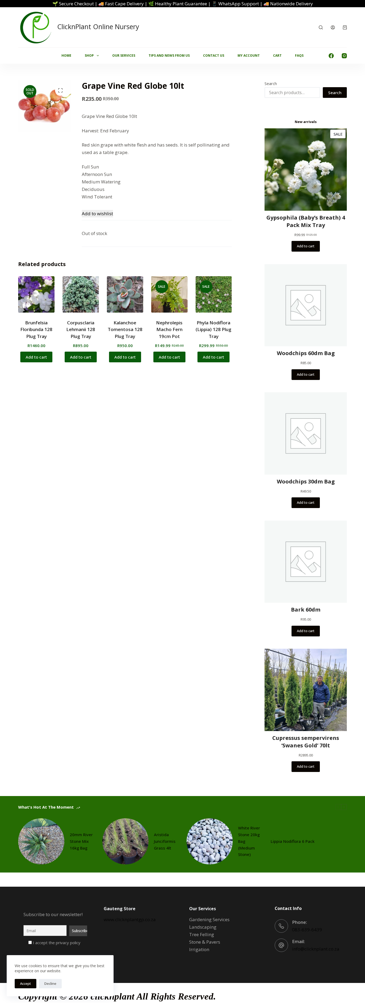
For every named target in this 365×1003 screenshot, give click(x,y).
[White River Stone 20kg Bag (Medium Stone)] (210, 841)
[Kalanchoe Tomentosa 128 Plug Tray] (125, 294)
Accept (25, 983)
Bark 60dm (305, 609)
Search (271, 83)
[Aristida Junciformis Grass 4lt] (125, 841)
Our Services (123, 55)
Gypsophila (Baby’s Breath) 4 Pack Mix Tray (305, 221)
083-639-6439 (307, 930)
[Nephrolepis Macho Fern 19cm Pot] (169, 294)
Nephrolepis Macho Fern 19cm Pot (169, 329)
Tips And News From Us (169, 55)
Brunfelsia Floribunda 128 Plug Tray (36, 329)
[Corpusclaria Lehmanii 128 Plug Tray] (81, 294)
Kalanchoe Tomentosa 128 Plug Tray (125, 329)
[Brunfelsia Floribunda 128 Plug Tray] (36, 294)
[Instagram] (344, 55)
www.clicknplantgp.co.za (130, 919)
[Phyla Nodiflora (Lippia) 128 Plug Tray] (214, 294)
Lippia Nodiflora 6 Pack (292, 841)
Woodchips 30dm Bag (306, 481)
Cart (277, 55)
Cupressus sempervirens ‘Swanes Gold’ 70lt (305, 741)
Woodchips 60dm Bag (306, 353)
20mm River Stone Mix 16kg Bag (81, 841)
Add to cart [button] (36, 357)
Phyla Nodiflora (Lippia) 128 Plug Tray (213, 329)
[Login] (333, 27)
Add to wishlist (97, 213)
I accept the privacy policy (56, 942)
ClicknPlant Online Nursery (98, 26)
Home (66, 55)
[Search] (321, 27)
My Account (249, 55)
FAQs (299, 55)
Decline (50, 983)
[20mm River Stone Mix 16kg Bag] (41, 841)
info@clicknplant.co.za (315, 949)
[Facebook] (331, 55)
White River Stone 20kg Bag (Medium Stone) (249, 841)
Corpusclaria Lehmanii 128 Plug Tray (80, 329)
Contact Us (213, 55)
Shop (89, 55)
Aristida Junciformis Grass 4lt (165, 841)
